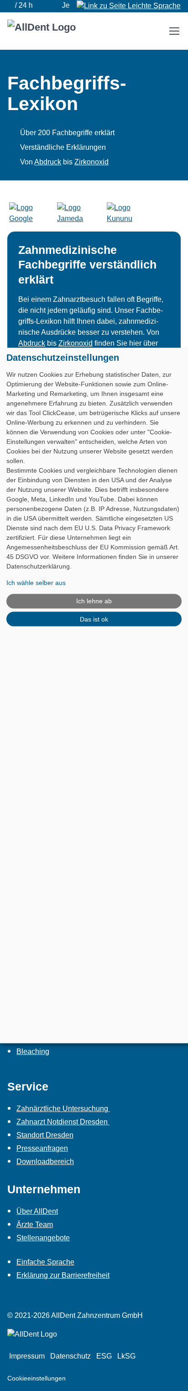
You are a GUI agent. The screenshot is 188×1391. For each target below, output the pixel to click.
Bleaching (32, 1051)
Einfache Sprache (45, 1262)
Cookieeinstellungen (36, 1378)
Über (37, 1211)
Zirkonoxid (91, 162)
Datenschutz (70, 1356)
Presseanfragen (42, 1148)
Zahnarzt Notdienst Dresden (63, 1122)
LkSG (126, 1356)
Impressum (27, 1356)
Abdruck (47, 162)
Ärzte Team (34, 1224)
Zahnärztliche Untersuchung (63, 1108)
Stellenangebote (43, 1238)
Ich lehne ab (94, 601)
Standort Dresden (44, 1135)
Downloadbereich (45, 1161)
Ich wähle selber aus (36, 582)
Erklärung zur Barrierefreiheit (63, 1275)
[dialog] (94, 695)
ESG (104, 1356)
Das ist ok (94, 618)
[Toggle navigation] (174, 31)
